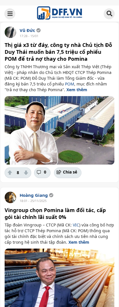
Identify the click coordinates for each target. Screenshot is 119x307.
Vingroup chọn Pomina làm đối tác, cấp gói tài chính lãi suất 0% (55, 213)
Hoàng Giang (34, 195)
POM (69, 84)
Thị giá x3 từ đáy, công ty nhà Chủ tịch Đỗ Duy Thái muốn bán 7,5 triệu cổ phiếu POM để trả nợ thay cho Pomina (58, 51)
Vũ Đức (27, 30)
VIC (76, 225)
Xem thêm (76, 89)
